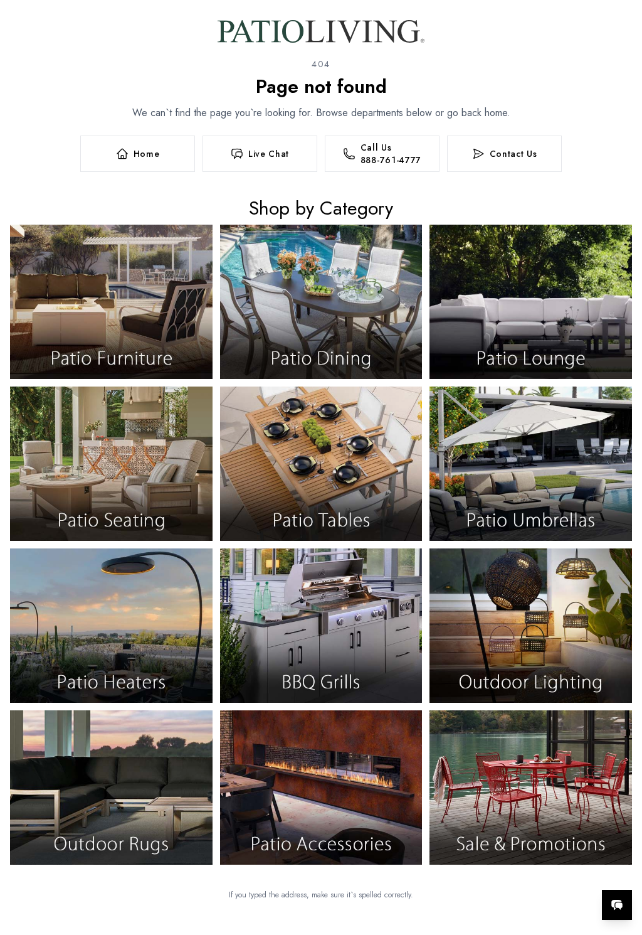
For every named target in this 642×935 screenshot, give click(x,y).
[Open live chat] (617, 905)
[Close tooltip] (622, 867)
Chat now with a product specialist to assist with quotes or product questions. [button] (528, 872)
